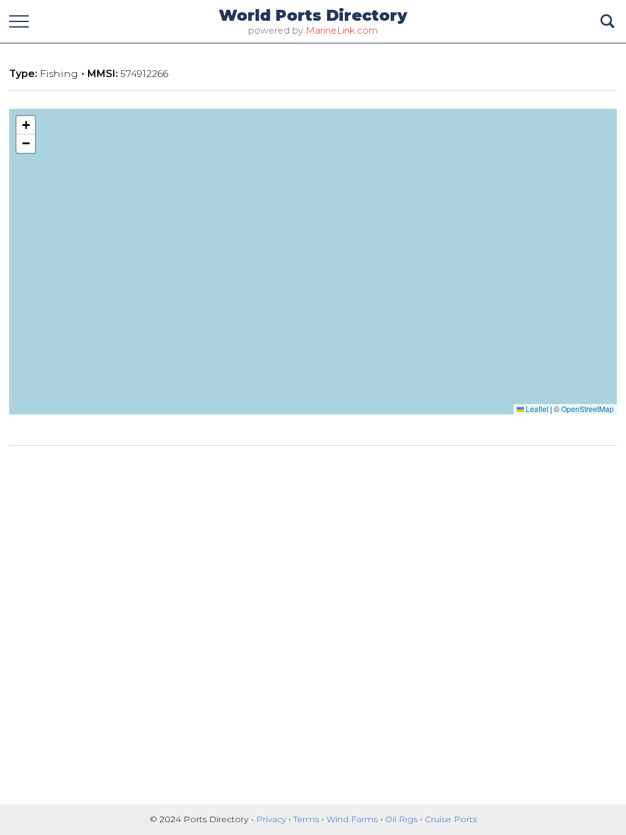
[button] (26, 125)
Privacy (272, 819)
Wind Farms (353, 819)
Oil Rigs (402, 819)
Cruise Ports (451, 819)
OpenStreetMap (587, 408)
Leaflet (536, 408)
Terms (307, 819)
